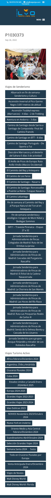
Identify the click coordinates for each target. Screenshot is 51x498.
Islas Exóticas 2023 (16, 408)
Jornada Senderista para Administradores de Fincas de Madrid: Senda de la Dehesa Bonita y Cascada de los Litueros (25, 327)
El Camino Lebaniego (17, 196)
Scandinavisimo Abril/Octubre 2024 (25, 437)
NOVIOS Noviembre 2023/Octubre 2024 (25, 415)
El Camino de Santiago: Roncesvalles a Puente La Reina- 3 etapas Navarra (25, 189)
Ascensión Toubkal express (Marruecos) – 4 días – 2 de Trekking (25, 112)
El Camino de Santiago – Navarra (23, 181)
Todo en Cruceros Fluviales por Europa (25, 456)
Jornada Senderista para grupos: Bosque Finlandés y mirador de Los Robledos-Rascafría (26, 342)
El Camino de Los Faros (18, 176)
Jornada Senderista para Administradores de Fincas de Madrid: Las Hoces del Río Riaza (25, 298)
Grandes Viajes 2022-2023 (20, 396)
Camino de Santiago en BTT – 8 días (25, 137)
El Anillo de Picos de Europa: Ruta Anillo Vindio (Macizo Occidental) (25, 163)
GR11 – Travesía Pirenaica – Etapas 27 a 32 (25, 229)
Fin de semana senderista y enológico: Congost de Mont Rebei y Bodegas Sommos (25, 218)
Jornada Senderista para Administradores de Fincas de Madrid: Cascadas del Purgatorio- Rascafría (25, 256)
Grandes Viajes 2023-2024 (20, 402)
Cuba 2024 (12, 376)
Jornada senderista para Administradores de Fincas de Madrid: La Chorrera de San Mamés (25, 286)
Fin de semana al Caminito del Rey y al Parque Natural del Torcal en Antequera (25, 206)
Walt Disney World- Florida (20, 484)
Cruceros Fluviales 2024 (19, 370)
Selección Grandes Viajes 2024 (22, 443)
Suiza (33, 449)
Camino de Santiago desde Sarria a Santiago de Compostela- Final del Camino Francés (25, 128)
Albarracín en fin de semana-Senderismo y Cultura (25, 94)
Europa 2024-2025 (16, 390)
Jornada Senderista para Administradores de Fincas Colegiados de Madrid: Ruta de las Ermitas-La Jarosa (25, 241)
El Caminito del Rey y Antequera (23, 170)
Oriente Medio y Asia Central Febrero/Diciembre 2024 (25, 430)
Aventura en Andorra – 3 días (22, 119)
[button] (38, 19)
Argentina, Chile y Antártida (21, 364)
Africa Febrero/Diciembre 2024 (22, 358)
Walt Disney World (16, 478)
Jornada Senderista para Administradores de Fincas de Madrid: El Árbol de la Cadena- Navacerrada (25, 272)
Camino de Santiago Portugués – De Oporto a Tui (25, 145)
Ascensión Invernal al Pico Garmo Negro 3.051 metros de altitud (25, 103)
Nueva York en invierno (19, 422)
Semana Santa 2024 (17, 449)
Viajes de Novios (15, 472)
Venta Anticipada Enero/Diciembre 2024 (25, 465)
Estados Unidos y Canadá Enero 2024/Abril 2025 (25, 383)
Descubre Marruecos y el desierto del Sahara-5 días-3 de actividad (25, 154)
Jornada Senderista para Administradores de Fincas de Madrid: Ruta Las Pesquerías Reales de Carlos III (25, 312)
